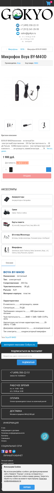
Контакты (4, 436)
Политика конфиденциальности (13, 433)
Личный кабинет (7, 461)
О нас (3, 428)
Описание (9, 263)
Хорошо (27, 487)
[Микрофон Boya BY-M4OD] (27, 91)
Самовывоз (5, 438)
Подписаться (28, 362)
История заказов (7, 463)
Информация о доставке (10, 430)
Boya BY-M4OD (11, 337)
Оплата (3, 441)
